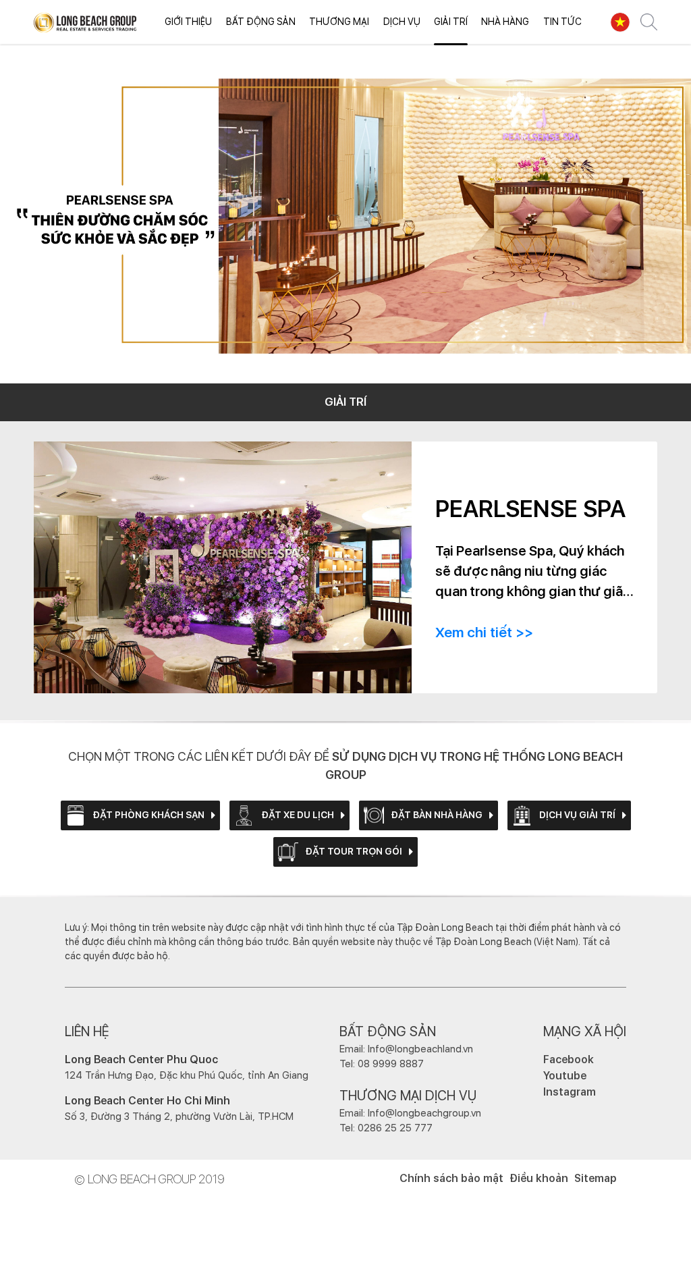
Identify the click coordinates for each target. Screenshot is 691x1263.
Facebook (568, 1059)
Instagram (569, 1091)
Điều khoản (538, 1178)
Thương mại (339, 21)
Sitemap (595, 1178)
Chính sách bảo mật (451, 1178)
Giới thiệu (188, 21)
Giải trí (451, 21)
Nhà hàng (505, 21)
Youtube (564, 1075)
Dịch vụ (401, 21)
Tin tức (562, 21)
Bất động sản (261, 21)
